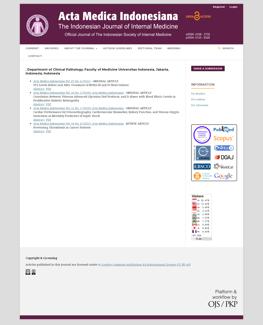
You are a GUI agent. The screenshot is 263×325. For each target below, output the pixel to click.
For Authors (198, 99)
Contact (35, 55)
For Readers (198, 93)
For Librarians (199, 105)
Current (32, 48)
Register (219, 6)
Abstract (38, 89)
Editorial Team (150, 48)
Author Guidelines (117, 48)
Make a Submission (208, 68)
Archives (52, 48)
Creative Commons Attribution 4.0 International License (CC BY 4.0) (146, 264)
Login (233, 6)
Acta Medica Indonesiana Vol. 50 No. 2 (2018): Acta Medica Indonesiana (78, 93)
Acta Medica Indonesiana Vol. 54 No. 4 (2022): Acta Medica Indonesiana (78, 123)
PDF (48, 89)
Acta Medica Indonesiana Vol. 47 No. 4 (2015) (61, 81)
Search (228, 48)
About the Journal (79, 48)
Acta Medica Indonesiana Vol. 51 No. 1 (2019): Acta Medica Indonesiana (78, 108)
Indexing (173, 48)
